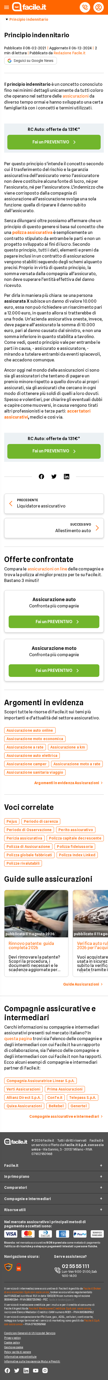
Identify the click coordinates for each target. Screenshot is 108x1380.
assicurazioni (76, 96)
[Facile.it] (29, 9)
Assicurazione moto (54, 648)
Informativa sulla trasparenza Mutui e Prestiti (32, 1361)
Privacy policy (12, 1337)
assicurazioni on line (47, 568)
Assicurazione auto (54, 599)
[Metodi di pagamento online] (54, 1234)
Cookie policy (12, 1342)
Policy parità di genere (17, 1352)
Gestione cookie (13, 1347)
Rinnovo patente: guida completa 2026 (31, 945)
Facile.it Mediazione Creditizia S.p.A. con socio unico (59, 1308)
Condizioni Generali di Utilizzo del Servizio (29, 1333)
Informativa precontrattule (20, 1356)
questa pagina (18, 1038)
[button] (6, 7)
